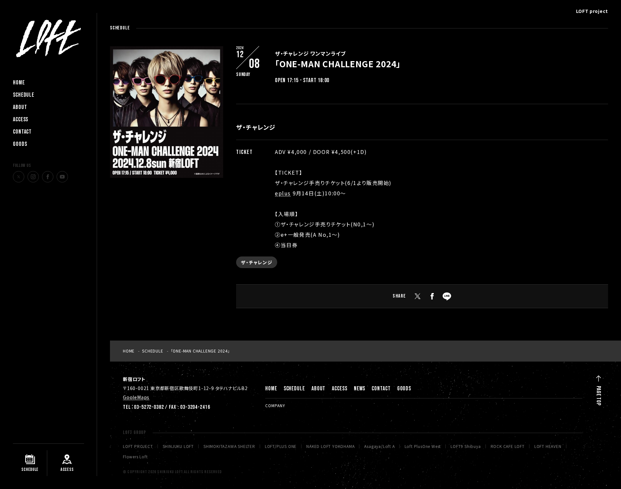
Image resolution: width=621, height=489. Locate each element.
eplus (283, 193)
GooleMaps (136, 397)
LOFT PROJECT (138, 446)
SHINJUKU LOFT (178, 446)
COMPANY (275, 405)
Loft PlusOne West (423, 446)
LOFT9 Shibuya (466, 446)
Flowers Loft (135, 457)
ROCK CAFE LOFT (508, 446)
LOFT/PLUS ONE (281, 446)
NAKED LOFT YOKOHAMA (330, 446)
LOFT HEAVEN (547, 446)
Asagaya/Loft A (379, 446)
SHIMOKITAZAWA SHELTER (229, 446)
